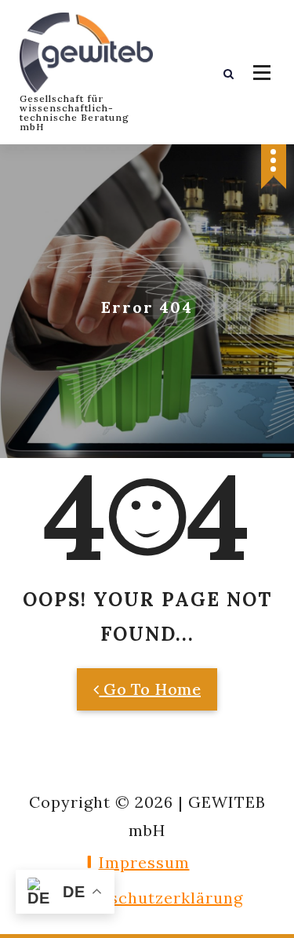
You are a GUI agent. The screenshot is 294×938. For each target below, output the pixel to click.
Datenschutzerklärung (152, 897)
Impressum (144, 862)
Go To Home (150, 689)
